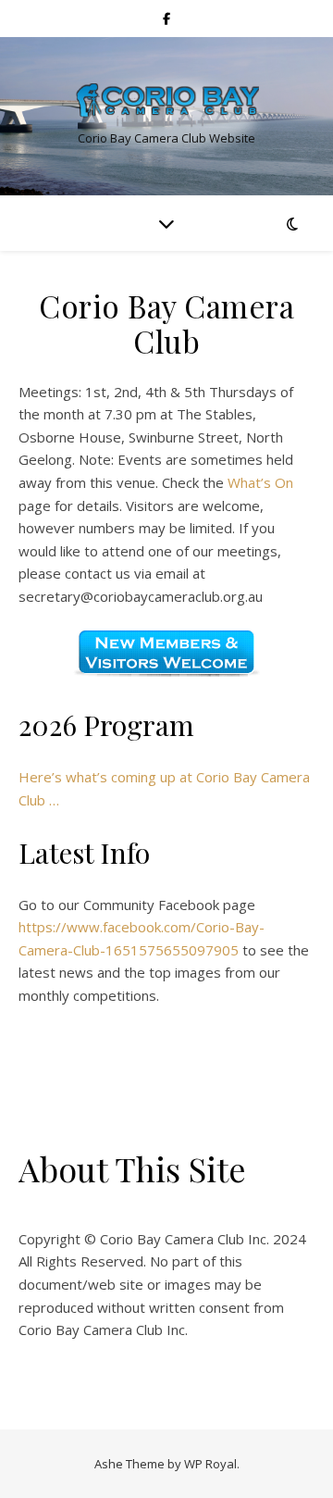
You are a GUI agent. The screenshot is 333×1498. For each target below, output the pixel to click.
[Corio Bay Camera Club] (166, 100)
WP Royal (210, 1463)
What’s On (260, 482)
